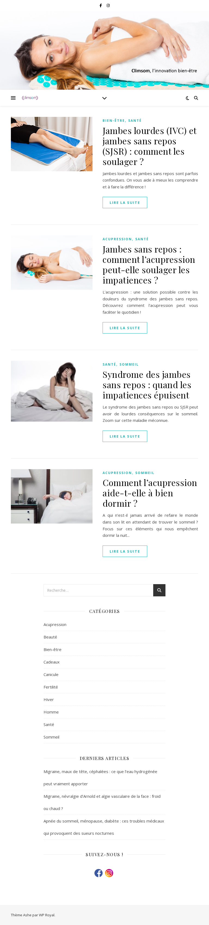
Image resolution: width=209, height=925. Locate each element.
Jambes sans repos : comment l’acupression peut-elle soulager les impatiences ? (149, 264)
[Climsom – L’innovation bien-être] (30, 98)
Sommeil (129, 364)
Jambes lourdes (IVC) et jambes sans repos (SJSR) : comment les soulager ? (149, 145)
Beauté (50, 637)
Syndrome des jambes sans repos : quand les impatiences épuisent (147, 384)
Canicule (51, 674)
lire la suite (125, 202)
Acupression (117, 239)
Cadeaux (52, 662)
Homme (51, 712)
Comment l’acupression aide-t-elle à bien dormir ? (150, 492)
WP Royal (46, 914)
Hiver (49, 699)
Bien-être (114, 120)
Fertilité (51, 687)
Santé (135, 120)
